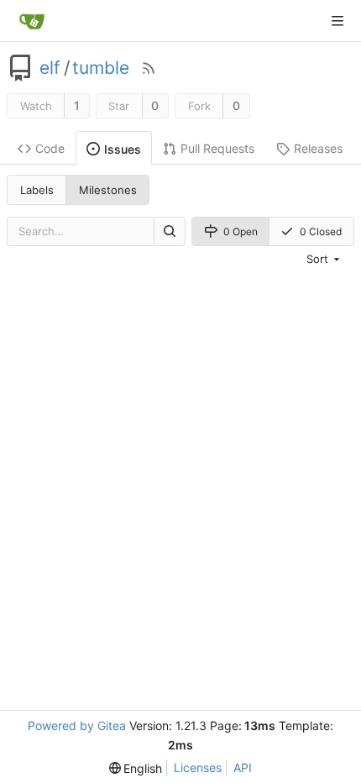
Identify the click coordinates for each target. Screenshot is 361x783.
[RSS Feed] (148, 68)
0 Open (240, 231)
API (242, 767)
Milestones (108, 190)
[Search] (170, 231)
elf (49, 68)
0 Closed (321, 231)
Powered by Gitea (77, 725)
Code (50, 148)
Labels (37, 190)
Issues (122, 149)
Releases (318, 148)
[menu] (325, 258)
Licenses (198, 767)
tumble (100, 68)
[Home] (31, 21)
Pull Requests (217, 148)
